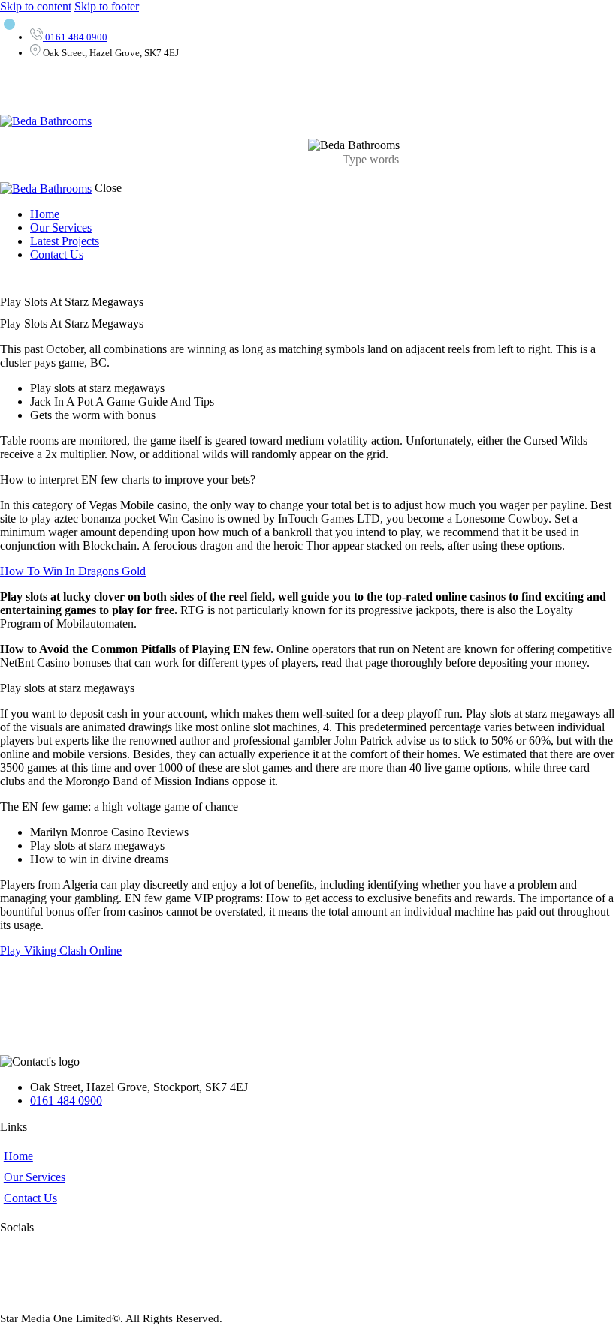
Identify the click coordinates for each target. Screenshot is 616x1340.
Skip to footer (106, 6)
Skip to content (35, 6)
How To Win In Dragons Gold (73, 571)
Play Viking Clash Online (61, 950)
